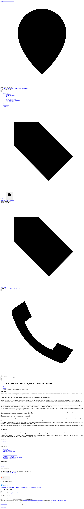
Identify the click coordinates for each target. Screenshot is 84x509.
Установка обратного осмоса (9, 458)
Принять (3, 507)
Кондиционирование (10, 95)
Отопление (8, 94)
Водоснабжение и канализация (13, 100)
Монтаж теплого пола (11, 99)
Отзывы (10, 1)
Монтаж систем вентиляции (12, 96)
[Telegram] (14, 492)
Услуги (5, 93)
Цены (2, 463)
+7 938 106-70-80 (8, 288)
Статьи (2, 466)
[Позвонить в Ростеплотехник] (42, 373)
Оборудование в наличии (9, 102)
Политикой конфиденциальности (58, 500)
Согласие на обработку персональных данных (31, 487)
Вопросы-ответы (4, 1)
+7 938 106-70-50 (16, 288)
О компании (6, 103)
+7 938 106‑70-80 (4, 472)
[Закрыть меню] (1, 91)
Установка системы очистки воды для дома (13, 457)
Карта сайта (3, 487)
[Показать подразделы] (7, 93)
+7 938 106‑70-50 (12, 472)
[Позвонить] (3, 492)
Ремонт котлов (9, 98)
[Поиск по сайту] (1, 290)
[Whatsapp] (9, 492)
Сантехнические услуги (11, 101)
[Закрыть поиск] (1, 379)
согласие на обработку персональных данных (33, 500)
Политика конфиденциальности (13, 487)
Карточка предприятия (6, 443)
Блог (13, 1)
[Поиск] (14, 377)
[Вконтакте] (20, 492)
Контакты (5, 106)
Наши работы (6, 105)
